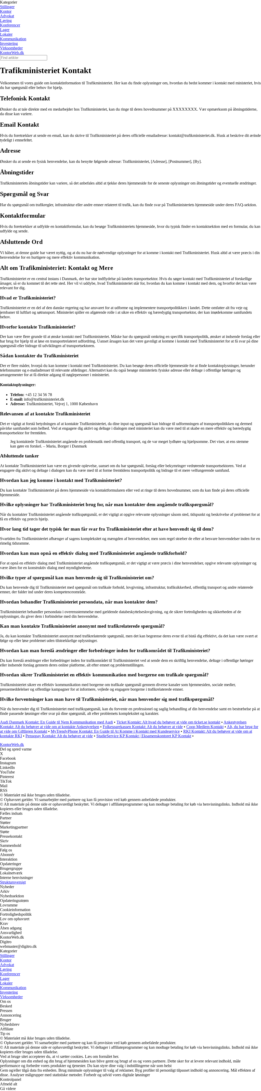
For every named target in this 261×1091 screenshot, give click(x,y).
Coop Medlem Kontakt (205, 727)
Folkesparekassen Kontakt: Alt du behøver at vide (143, 727)
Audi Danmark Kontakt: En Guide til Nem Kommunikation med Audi (56, 722)
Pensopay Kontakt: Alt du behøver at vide (59, 736)
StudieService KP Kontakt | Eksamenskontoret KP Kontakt (143, 736)
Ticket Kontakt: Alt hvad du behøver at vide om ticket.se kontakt (168, 722)
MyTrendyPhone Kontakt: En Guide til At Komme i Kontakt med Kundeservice (115, 731)
